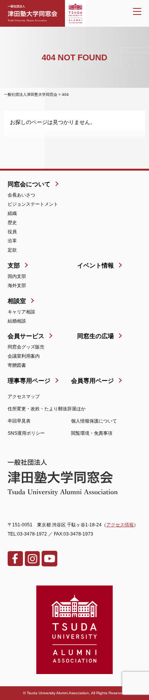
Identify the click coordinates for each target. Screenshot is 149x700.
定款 (12, 250)
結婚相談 (17, 321)
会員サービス (26, 336)
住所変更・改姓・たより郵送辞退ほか (47, 408)
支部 (14, 265)
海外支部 (17, 285)
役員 (12, 231)
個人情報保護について (94, 421)
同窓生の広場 (95, 336)
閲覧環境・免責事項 (91, 433)
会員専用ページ (92, 380)
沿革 (12, 241)
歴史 (12, 222)
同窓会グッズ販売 (26, 347)
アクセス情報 (120, 524)
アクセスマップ (24, 396)
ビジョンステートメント (33, 204)
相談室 (17, 301)
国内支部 (17, 276)
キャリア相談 (21, 312)
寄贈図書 (17, 365)
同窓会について (29, 184)
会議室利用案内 (24, 356)
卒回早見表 (19, 421)
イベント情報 (95, 265)
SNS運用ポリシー (26, 433)
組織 (12, 213)
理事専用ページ (29, 380)
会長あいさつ (21, 195)
